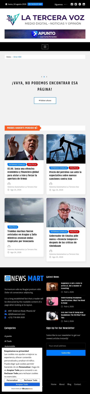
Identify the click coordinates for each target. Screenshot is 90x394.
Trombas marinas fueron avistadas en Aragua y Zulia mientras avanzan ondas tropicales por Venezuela (22, 236)
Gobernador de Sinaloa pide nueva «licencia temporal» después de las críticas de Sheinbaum (63, 241)
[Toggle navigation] (45, 46)
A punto (8, 336)
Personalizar (12, 380)
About (62, 384)
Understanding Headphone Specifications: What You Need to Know (73, 300)
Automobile (10, 346)
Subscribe (66, 353)
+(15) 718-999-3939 (16, 317)
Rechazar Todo (30, 380)
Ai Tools (8, 341)
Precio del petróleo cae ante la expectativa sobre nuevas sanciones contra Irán (65, 175)
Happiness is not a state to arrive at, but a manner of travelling (71, 286)
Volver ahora (45, 100)
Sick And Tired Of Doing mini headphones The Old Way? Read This (73, 315)
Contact (77, 384)
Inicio (8, 57)
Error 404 (17, 57)
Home (53, 384)
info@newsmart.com (16, 314)
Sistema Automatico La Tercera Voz (22, 187)
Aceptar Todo (22, 384)
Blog (69, 384)
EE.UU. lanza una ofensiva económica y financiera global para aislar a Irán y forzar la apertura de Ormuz (23, 174)
